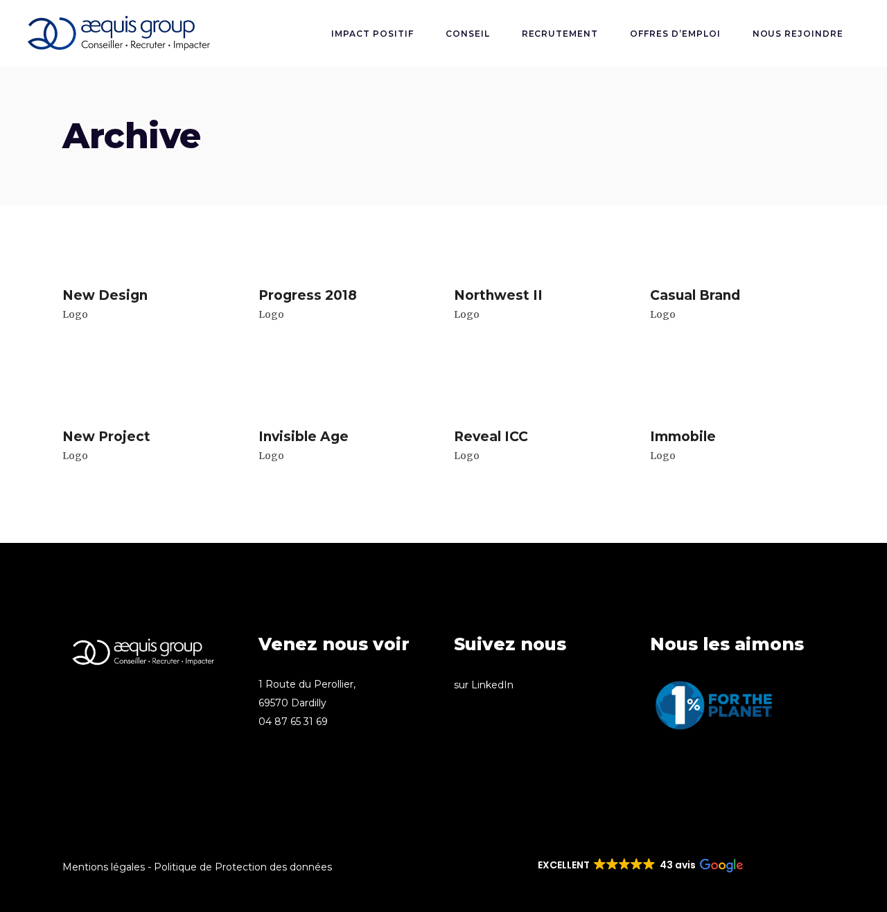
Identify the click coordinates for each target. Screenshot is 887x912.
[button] (639, 865)
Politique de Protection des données (243, 867)
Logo (75, 314)
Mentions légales (103, 867)
